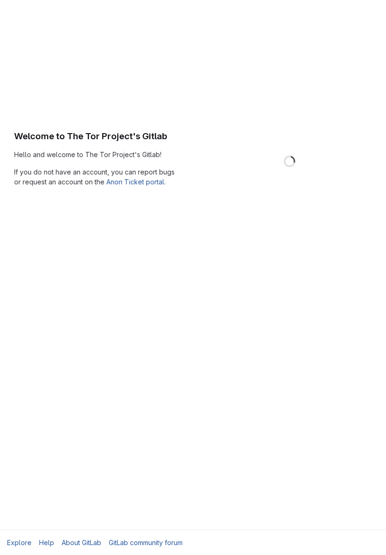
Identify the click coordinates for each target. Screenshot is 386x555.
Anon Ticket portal (135, 182)
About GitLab (81, 543)
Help (46, 543)
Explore (19, 543)
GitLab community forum (146, 543)
